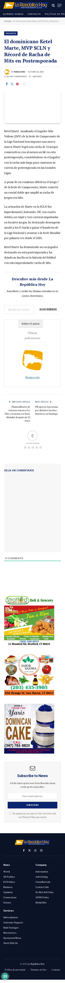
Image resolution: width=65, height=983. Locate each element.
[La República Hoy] (26, 5)
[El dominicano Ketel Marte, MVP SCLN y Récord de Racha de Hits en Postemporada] (32, 107)
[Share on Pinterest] (17, 84)
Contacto (34, 14)
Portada (7, 21)
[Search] (53, 5)
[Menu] (59, 5)
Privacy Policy (28, 817)
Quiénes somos (13, 14)
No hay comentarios (17, 76)
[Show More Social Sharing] (23, 84)
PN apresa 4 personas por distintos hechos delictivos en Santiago (46, 410)
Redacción (19, 72)
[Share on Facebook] (6, 84)
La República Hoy (36, 963)
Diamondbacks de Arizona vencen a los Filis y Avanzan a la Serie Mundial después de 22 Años (17, 413)
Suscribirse (48, 309)
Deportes (11, 33)
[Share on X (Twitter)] (12, 84)
